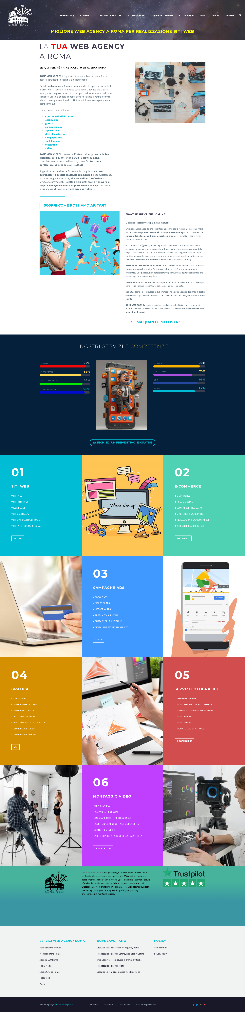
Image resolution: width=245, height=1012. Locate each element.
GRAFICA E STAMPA (163, 15)
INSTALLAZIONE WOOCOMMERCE (193, 519)
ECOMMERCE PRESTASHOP (190, 507)
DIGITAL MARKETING (111, 15)
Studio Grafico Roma (50, 971)
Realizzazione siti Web (51, 947)
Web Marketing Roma (50, 953)
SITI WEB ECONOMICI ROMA (27, 525)
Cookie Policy (160, 947)
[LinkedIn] (197, 1005)
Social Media (45, 965)
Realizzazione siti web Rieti (110, 965)
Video (42, 983)
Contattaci (93, 1005)
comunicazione (53, 127)
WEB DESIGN (19, 507)
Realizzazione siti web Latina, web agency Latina (120, 953)
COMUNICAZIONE (137, 15)
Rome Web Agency (64, 1004)
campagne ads (53, 137)
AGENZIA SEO (87, 15)
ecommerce (51, 119)
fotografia (51, 144)
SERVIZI (230, 15)
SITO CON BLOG (21, 513)
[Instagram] (201, 1005)
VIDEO (202, 15)
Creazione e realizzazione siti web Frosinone (118, 971)
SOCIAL (216, 15)
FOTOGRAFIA (186, 15)
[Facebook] (193, 1005)
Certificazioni (124, 1005)
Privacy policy (160, 953)
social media (52, 141)
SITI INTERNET (20, 501)
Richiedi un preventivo (146, 1005)
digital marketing (55, 134)
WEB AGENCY (67, 15)
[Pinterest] (204, 1005)
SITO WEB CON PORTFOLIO (26, 519)
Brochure (108, 1005)
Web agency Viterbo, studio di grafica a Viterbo (119, 959)
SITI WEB (17, 495)
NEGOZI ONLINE (185, 501)
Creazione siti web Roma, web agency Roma (118, 947)
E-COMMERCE (183, 495)
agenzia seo (52, 130)
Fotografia (45, 977)
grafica (49, 123)
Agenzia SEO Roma (49, 959)
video (48, 148)
